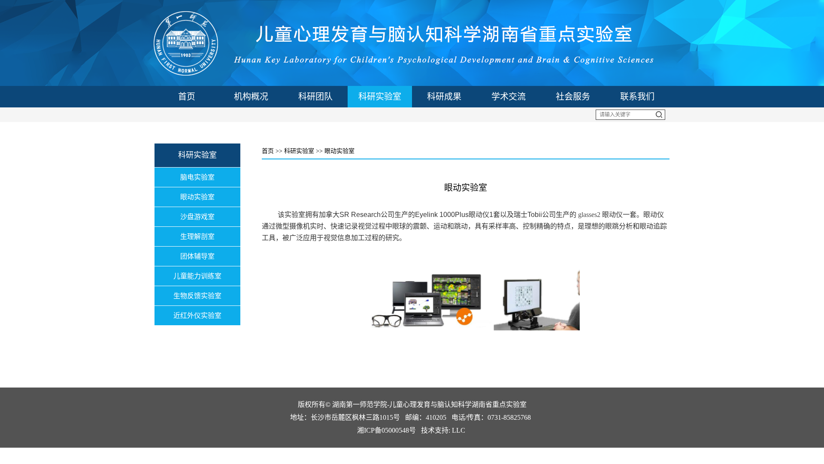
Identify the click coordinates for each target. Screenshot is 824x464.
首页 (186, 96)
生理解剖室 (197, 236)
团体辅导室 (197, 256)
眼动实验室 (197, 197)
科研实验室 (379, 96)
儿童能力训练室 (197, 276)
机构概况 (251, 96)
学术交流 (508, 96)
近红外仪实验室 (197, 315)
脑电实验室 (197, 177)
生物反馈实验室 (197, 295)
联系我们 (637, 96)
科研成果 (444, 96)
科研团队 (315, 96)
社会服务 (573, 96)
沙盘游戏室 (197, 216)
